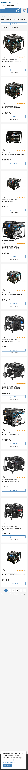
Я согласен (7, 765)
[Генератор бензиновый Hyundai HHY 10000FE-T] (14, 183)
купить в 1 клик (13, 72)
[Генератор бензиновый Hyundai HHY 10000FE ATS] (14, 557)
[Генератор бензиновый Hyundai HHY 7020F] (14, 230)
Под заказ (15, 583)
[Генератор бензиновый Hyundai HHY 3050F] (14, 464)
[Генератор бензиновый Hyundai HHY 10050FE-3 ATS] (14, 510)
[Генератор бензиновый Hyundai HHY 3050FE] (14, 370)
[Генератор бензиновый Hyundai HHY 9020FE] (14, 90)
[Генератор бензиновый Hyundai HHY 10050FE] (14, 324)
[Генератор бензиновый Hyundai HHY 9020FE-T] (14, 277)
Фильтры (15, 24)
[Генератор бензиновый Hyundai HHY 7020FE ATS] (14, 137)
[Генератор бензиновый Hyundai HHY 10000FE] (14, 43)
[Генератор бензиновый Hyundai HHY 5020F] (14, 417)
